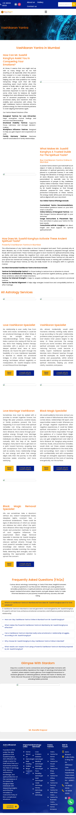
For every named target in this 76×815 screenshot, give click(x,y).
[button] (46, 12)
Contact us (32, 6)
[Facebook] (15, 4)
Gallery (40, 2)
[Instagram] (19, 4)
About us (31, 2)
